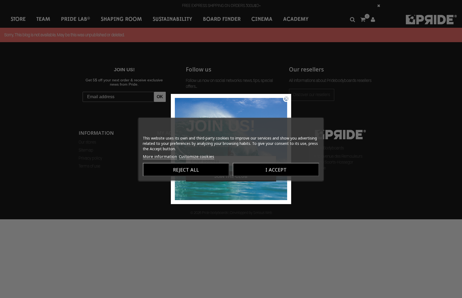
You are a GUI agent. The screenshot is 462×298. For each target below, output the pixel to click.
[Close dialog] (286, 98)
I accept (276, 169)
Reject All (186, 169)
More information (160, 156)
